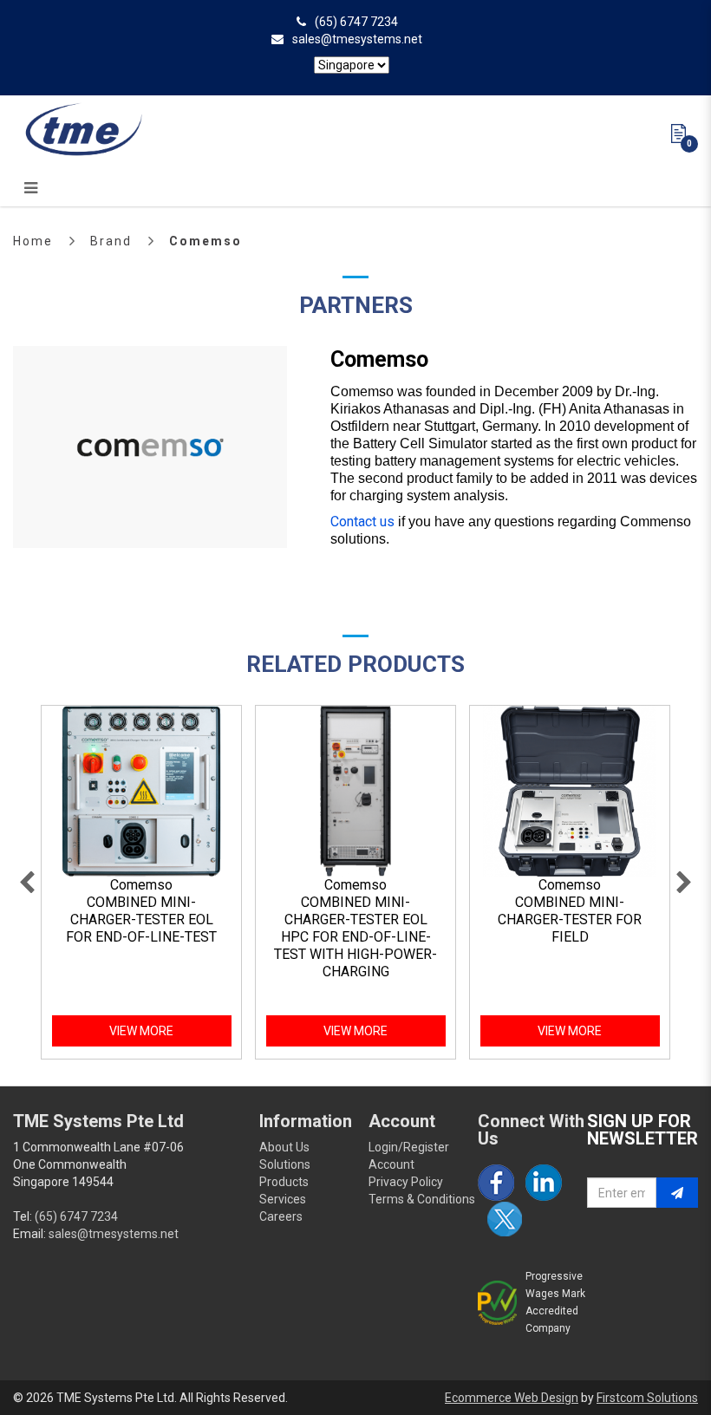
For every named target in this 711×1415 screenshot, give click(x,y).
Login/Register (409, 1147)
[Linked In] (543, 1182)
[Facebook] (496, 1182)
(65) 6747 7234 (356, 22)
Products (284, 1182)
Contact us (362, 521)
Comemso (205, 241)
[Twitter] (504, 1219)
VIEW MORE (141, 1031)
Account (391, 1164)
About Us (284, 1147)
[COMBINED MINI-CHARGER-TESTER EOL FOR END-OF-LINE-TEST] (141, 791)
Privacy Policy (406, 1182)
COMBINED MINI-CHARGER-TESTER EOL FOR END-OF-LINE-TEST (141, 919)
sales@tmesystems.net (357, 39)
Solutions (284, 1164)
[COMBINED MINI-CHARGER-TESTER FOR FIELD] (569, 791)
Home (33, 241)
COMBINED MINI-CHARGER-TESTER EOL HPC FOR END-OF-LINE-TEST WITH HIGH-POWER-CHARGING (355, 937)
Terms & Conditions (422, 1199)
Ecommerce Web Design (511, 1398)
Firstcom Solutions (647, 1398)
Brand (111, 241)
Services (282, 1199)
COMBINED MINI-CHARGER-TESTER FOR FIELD (570, 919)
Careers (281, 1216)
